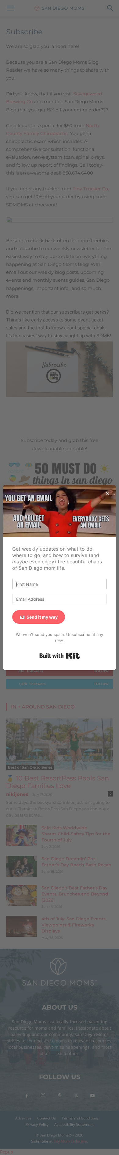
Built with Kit (59, 655)
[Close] (107, 493)
